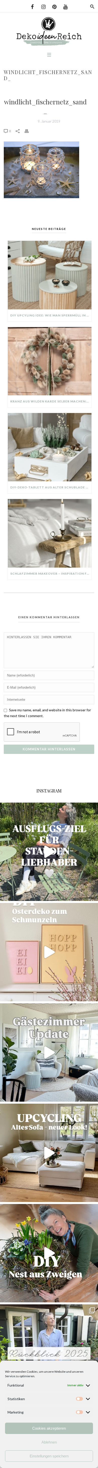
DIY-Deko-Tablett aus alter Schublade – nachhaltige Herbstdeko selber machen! (50, 487)
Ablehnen (49, 1442)
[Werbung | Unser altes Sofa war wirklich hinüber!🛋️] (49, 1153)
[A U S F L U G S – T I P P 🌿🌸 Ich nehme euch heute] (49, 852)
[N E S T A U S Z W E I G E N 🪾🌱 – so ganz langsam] (49, 1253)
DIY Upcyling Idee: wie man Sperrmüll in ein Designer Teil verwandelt (50, 315)
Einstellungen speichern (49, 1456)
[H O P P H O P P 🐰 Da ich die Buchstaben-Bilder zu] (49, 952)
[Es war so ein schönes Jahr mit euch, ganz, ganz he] (49, 1353)
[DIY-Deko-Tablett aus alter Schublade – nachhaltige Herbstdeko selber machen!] (49, 447)
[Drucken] (29, 131)
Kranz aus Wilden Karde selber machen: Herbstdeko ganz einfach (50, 401)
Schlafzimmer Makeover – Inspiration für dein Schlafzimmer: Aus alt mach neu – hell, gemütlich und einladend (50, 573)
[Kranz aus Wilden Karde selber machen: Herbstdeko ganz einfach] (49, 361)
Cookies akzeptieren (49, 1428)
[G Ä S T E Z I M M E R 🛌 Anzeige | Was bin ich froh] (49, 1052)
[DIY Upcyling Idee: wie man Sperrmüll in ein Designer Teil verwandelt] (49, 275)
